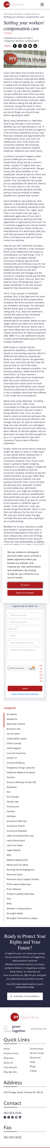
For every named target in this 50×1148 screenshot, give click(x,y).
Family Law (12, 801)
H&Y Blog (8, 14)
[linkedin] (35, 46)
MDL (9, 855)
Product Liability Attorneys (20, 893)
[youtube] (30, 46)
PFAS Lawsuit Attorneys (19, 884)
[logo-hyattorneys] (14, 2)
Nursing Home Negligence (20, 869)
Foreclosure (13, 806)
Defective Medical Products (21, 772)
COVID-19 (12, 757)
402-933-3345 (12, 1113)
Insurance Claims (16, 825)
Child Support (14, 748)
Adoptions (12, 719)
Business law (13, 728)
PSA (9, 898)
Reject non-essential (25, 593)
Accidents (12, 714)
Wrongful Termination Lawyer (22, 918)
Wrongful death (15, 913)
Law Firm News (15, 845)
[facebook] (15, 46)
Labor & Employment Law (20, 835)
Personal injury (15, 874)
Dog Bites (12, 787)
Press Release (14, 889)
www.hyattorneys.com (38, 1029)
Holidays (11, 816)
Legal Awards (14, 850)
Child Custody (14, 743)
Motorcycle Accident (17, 864)
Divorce (11, 777)
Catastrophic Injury (17, 738)
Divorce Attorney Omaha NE (21, 782)
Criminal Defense (16, 762)
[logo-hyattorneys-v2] (25, 1013)
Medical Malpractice (17, 859)
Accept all (25, 585)
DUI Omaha (13, 796)
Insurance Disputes (17, 830)
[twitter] (20, 46)
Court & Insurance (16, 753)
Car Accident (13, 733)
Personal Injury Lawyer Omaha (23, 879)
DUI (9, 791)
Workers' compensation (26, 14)
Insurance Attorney (17, 821)
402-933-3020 (12, 1137)
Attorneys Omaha (16, 723)
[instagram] (25, 46)
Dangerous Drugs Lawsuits (21, 767)
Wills (9, 903)
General (11, 811)
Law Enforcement (16, 840)
